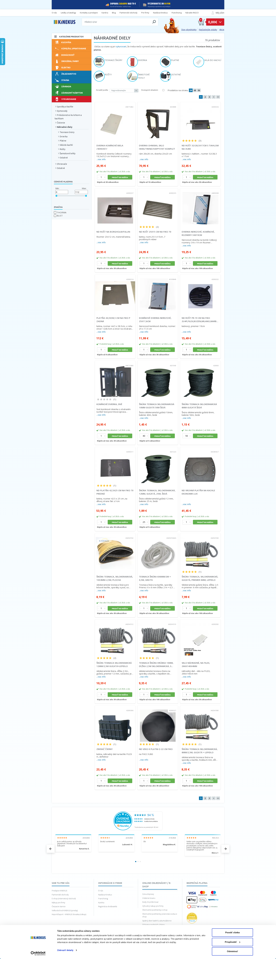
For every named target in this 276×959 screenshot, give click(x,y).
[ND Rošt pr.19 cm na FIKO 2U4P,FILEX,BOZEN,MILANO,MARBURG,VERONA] (200, 293)
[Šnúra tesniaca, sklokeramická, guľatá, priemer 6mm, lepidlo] (200, 551)
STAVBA (65, 80)
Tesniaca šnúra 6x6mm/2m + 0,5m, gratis (155, 578)
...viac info (101, 159)
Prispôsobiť (231, 942)
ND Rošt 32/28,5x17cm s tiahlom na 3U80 (200, 147)
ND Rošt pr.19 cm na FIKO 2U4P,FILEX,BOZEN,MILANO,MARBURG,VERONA (200, 319)
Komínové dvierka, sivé (109, 404)
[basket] (201, 22)
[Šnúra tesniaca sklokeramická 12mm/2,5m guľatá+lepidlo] (115, 637)
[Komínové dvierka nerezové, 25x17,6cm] (158, 293)
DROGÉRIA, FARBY (70, 61)
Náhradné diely (64, 126)
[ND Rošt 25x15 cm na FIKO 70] (158, 206)
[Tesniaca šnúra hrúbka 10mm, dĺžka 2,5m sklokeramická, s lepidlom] (158, 637)
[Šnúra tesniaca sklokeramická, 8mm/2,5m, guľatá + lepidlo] (200, 724)
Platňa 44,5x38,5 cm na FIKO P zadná (113, 319)
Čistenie (61, 122)
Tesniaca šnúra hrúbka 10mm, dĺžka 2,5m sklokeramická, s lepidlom (156, 664)
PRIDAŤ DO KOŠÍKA (120, 177)
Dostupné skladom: (149, 90)
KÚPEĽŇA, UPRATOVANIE (73, 48)
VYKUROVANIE (68, 99)
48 (195, 90)
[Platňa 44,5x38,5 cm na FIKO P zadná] (115, 293)
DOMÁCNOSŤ (67, 55)
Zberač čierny (104, 749)
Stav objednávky (189, 29)
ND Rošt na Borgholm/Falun (113, 231)
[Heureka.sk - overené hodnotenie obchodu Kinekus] (138, 820)
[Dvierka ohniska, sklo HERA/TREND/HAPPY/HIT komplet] (158, 120)
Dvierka (63, 136)
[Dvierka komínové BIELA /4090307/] (115, 120)
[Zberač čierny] (115, 724)
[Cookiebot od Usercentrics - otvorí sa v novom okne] (38, 953)
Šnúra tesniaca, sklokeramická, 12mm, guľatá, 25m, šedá (157, 492)
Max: (84, 188)
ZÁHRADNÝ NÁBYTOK (72, 92)
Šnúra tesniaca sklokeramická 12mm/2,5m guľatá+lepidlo (114, 664)
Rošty (62, 149)
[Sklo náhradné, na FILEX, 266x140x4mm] (200, 637)
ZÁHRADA (66, 86)
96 (199, 90)
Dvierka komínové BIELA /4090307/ (109, 147)
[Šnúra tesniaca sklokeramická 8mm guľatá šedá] (200, 379)
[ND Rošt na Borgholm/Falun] (115, 206)
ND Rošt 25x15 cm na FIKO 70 (155, 231)
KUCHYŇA (66, 42)
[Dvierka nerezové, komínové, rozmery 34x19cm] (200, 206)
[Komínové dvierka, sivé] (115, 379)
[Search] (154, 22)
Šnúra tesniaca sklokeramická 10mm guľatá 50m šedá (156, 406)
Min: (57, 188)
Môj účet (220, 12)
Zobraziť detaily (65, 950)
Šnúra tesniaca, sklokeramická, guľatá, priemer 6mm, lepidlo (200, 578)
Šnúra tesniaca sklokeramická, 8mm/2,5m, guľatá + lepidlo (199, 751)
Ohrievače (62, 164)
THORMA (61, 212)
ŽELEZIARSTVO (68, 73)
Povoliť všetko (232, 932)
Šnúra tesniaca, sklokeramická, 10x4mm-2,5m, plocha (114, 578)
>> (218, 97)
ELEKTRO (65, 67)
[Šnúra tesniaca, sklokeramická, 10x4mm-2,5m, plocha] (115, 551)
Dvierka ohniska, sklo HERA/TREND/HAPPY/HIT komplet (157, 147)
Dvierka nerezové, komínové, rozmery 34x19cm (198, 233)
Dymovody (62, 111)
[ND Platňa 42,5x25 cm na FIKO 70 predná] (115, 465)
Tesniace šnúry (67, 132)
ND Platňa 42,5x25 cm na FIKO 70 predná (114, 492)
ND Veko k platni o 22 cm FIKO (156, 749)
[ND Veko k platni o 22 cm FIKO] (158, 724)
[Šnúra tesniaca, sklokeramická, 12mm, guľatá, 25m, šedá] (158, 465)
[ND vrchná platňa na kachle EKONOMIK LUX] (200, 465)
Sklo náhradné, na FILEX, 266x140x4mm (196, 664)
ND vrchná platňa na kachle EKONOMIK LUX (198, 492)
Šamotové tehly (67, 153)
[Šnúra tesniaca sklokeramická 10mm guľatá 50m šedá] (158, 379)
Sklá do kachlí (66, 145)
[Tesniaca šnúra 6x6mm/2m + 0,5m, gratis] (158, 551)
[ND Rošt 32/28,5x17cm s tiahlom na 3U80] (200, 120)
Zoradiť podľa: (102, 90)
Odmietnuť (232, 951)
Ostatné (64, 157)
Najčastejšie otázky (208, 29)
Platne (63, 140)
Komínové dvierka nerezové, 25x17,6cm (155, 319)
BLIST (60, 215)
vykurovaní (121, 46)
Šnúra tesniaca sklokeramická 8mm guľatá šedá (199, 406)
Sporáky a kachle (65, 106)
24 (191, 90)
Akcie (221, 29)
